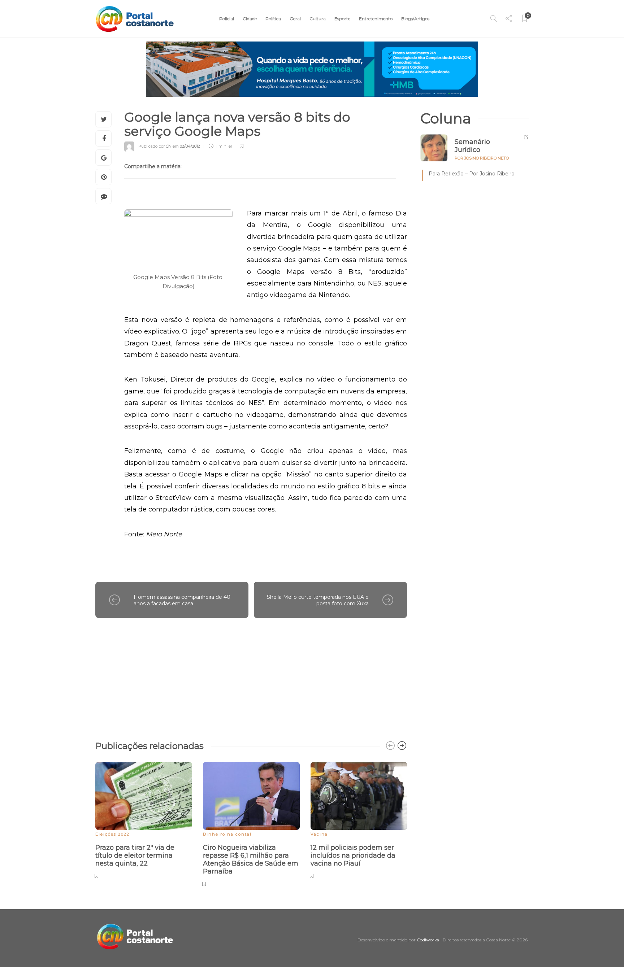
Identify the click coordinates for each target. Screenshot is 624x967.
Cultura (317, 18)
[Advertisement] (251, 675)
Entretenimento (376, 18)
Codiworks (428, 939)
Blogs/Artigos (415, 18)
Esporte (342, 18)
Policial (226, 18)
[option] (144, 819)
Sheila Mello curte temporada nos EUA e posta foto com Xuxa (318, 600)
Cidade (250, 18)
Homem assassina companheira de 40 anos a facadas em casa (182, 600)
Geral (295, 18)
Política (273, 18)
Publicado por (155, 146)
